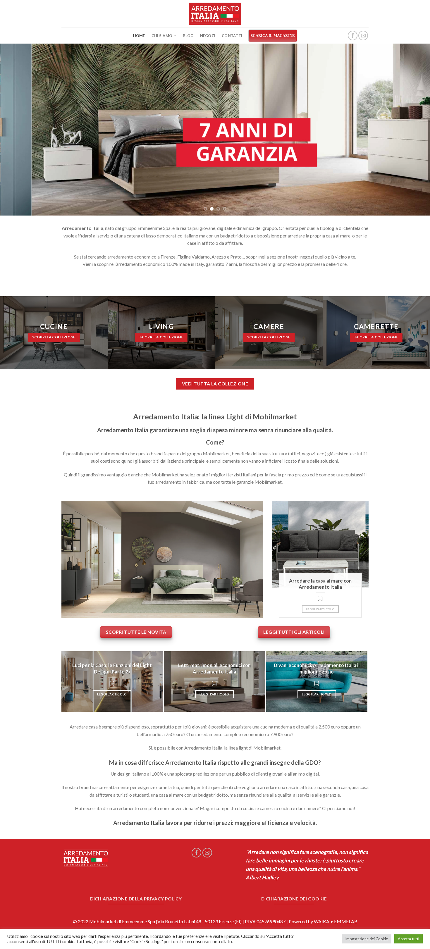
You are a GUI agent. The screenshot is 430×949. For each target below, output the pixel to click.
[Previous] (16, 129)
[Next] (414, 129)
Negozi (208, 35)
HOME (139, 35)
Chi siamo (162, 35)
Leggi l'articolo (320, 609)
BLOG (188, 35)
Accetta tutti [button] (408, 938)
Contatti (232, 35)
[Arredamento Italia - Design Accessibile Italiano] (215, 14)
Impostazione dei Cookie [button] (366, 938)
